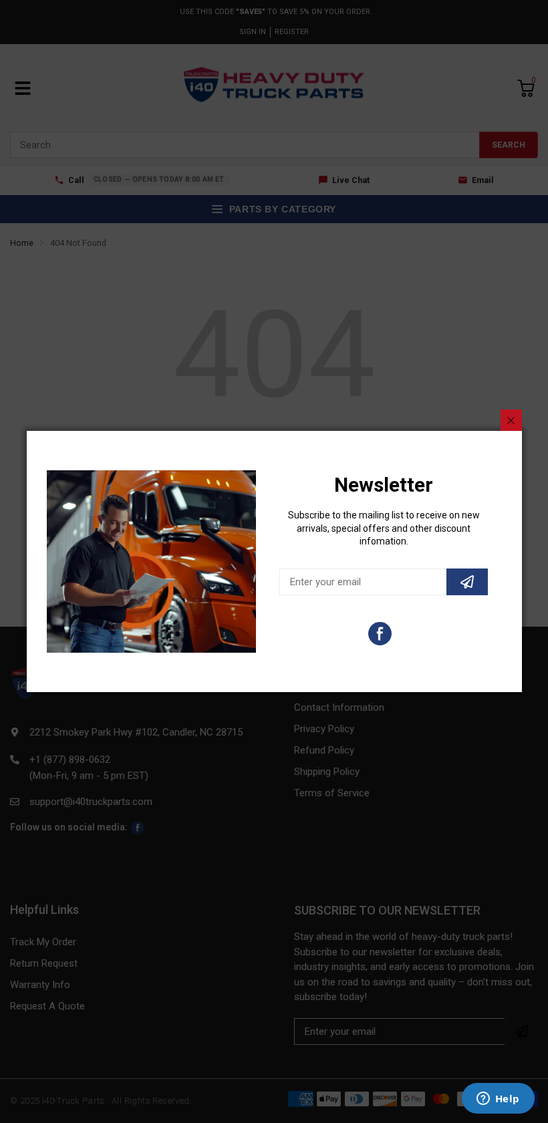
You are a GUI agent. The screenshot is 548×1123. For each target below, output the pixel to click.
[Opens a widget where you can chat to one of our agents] (498, 1099)
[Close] (511, 420)
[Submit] (467, 582)
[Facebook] (380, 633)
